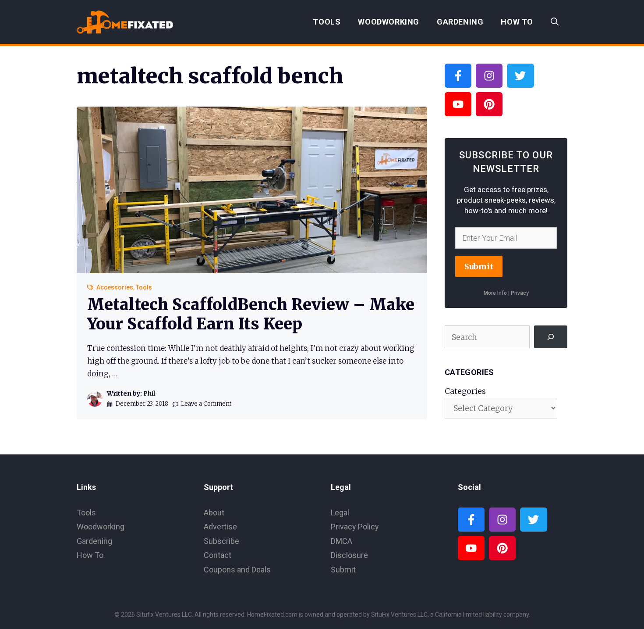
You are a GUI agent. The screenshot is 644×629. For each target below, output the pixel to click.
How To (517, 21)
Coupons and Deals (237, 569)
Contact (217, 555)
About (214, 512)
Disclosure (349, 555)
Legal (340, 512)
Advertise (220, 526)
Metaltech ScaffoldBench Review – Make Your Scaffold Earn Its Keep (250, 314)
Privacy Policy (355, 526)
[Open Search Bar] (554, 22)
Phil (149, 393)
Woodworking (388, 21)
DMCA (341, 541)
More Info (495, 293)
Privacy (520, 293)
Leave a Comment (206, 403)
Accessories (114, 287)
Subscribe (221, 541)
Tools (326, 21)
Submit (478, 266)
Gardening (460, 21)
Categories (465, 391)
